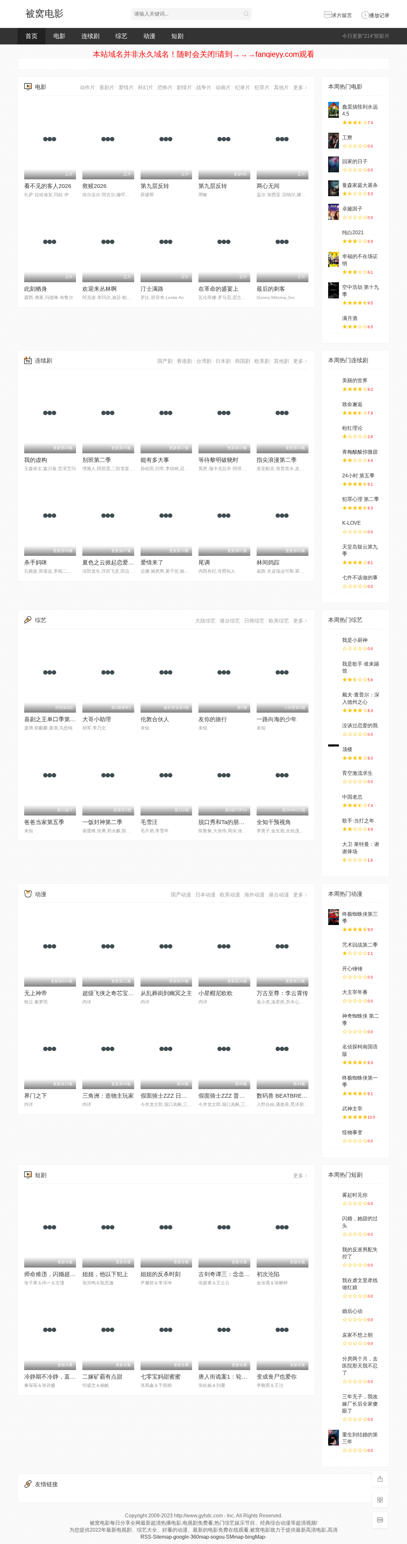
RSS (146, 1537)
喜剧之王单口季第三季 (52, 719)
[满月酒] (333, 321)
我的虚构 (35, 460)
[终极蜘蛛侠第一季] (333, 1081)
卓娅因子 (352, 208)
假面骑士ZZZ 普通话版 (227, 1096)
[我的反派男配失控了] (333, 1253)
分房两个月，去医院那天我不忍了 (360, 1366)
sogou (217, 1537)
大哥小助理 (96, 719)
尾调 (204, 562)
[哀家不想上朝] (333, 1338)
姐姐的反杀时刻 (161, 1274)
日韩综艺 (254, 620)
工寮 (347, 137)
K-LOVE (351, 523)
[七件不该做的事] (333, 581)
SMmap (235, 1537)
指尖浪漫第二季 (277, 460)
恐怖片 (165, 87)
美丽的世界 (355, 380)
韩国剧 (242, 361)
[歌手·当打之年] (333, 824)
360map (199, 1537)
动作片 (87, 87)
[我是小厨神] (333, 643)
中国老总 (352, 797)
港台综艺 (230, 620)
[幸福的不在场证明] (333, 259)
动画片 (223, 87)
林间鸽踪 (268, 562)
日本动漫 (205, 894)
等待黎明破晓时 (218, 460)
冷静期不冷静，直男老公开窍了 (64, 1377)
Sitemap (162, 1537)
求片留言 (342, 15)
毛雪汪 (149, 822)
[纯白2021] (333, 235)
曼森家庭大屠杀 (360, 185)
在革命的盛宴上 (218, 289)
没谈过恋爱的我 (360, 725)
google (181, 1537)
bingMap (255, 1537)
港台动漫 (279, 894)
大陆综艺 (205, 620)
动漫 (149, 36)
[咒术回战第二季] (333, 948)
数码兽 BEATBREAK (283, 1096)
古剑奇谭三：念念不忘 (227, 1274)
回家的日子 (355, 161)
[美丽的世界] (333, 383)
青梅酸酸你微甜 (360, 452)
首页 (31, 36)
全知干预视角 (274, 822)
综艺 (121, 36)
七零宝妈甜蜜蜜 (161, 1377)
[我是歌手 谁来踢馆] (333, 667)
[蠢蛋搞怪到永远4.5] (333, 110)
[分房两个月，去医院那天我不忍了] (333, 1362)
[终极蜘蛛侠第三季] (333, 917)
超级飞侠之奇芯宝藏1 (109, 993)
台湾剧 (203, 361)
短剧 (177, 36)
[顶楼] (333, 752)
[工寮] (333, 141)
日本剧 (223, 361)
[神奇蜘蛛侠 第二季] (333, 1019)
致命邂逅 (352, 404)
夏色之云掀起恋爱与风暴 (113, 562)
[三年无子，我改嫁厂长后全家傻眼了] (333, 1400)
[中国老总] (333, 800)
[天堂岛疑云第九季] (333, 550)
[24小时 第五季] (333, 479)
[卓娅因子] (333, 212)
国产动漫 (181, 894)
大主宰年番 (355, 992)
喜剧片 (106, 87)
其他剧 (281, 361)
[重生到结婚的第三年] (333, 1438)
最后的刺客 (271, 289)
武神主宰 (352, 1108)
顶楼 (347, 749)
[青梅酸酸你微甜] (333, 455)
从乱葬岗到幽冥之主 (166, 993)
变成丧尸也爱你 (277, 1377)
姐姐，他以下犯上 (105, 1274)
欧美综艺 (279, 620)
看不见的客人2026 (47, 186)
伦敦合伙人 (155, 719)
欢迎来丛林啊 (99, 289)
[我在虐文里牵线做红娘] (333, 1283)
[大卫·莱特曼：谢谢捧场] (333, 847)
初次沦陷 (268, 1274)
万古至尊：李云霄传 (282, 993)
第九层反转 (155, 186)
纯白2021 (353, 232)
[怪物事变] (333, 1135)
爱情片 (126, 87)
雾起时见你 (355, 1195)
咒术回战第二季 (360, 945)
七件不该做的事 (360, 577)
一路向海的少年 (277, 719)
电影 (59, 36)
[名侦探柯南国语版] (333, 1050)
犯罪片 (262, 87)
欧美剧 (262, 361)
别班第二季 (96, 460)
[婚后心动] (333, 1314)
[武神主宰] (333, 1112)
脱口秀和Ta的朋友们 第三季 (233, 822)
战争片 (203, 87)
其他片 (281, 87)
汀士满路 (152, 289)
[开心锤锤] (333, 972)
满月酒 (349, 318)
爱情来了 (152, 562)
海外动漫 (254, 894)
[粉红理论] (333, 431)
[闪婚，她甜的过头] (333, 1221)
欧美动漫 (230, 894)
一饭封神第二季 (102, 822)
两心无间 (268, 186)
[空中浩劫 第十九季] (333, 290)
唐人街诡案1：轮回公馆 (228, 1377)
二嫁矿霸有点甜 (102, 1377)
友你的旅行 (212, 719)
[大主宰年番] (333, 995)
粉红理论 (352, 428)
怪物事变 (352, 1132)
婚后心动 (352, 1311)
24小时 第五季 (358, 475)
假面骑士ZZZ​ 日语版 (167, 1096)
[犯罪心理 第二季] (333, 502)
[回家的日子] (333, 164)
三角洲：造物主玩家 (108, 1096)
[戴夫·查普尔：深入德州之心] (333, 698)
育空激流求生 (357, 773)
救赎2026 (94, 186)
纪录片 (242, 87)
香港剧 (184, 361)
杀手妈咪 (35, 562)
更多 (298, 87)
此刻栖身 (35, 289)
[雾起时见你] (333, 1198)
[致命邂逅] (333, 407)
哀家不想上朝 (357, 1335)
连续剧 (90, 36)
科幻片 (145, 87)
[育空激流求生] (333, 776)
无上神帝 (35, 993)
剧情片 (184, 87)
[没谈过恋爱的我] (333, 728)
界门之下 (35, 1096)
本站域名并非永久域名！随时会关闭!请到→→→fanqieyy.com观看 (203, 54)
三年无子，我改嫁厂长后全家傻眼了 (360, 1404)
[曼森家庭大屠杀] (333, 188)
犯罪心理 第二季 (360, 499)
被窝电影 (44, 13)
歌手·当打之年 (358, 820)
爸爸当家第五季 (44, 822)
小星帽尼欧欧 (215, 993)
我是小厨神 (355, 640)
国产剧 (165, 361)
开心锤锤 (352, 968)
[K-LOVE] (333, 526)
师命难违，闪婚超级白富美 (58, 1274)
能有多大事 (155, 460)
